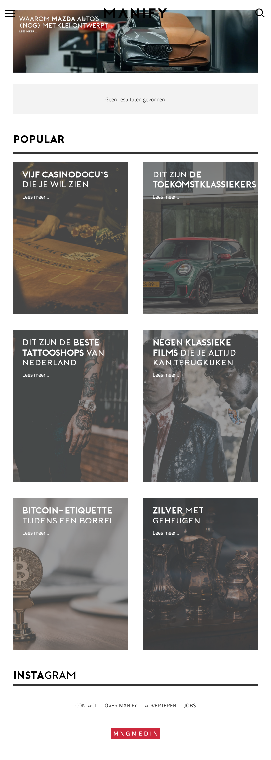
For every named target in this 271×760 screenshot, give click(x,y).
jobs (190, 705)
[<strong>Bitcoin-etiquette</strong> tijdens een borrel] (70, 574)
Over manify (121, 705)
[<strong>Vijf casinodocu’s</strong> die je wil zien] (70, 238)
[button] (10, 13)
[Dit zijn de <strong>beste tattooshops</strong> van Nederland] (70, 406)
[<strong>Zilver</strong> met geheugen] (200, 574)
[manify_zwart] (135, 13)
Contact (86, 705)
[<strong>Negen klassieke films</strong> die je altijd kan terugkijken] (200, 406)
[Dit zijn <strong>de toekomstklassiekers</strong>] (200, 238)
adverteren (160, 705)
